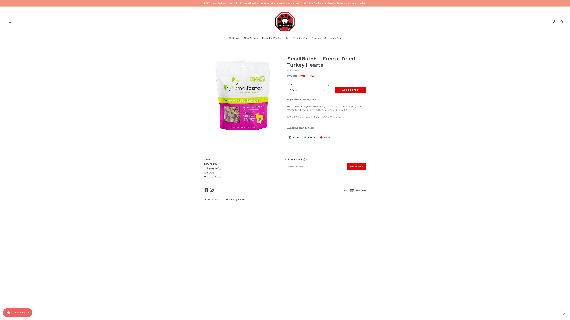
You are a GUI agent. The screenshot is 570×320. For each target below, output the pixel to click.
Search (208, 159)
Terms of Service (213, 177)
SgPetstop (217, 199)
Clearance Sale (333, 38)
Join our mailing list (297, 159)
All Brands (234, 38)
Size (289, 84)
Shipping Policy (212, 168)
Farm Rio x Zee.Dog (297, 38)
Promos (316, 38)
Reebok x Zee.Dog (272, 38)
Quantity (325, 84)
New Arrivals (251, 38)
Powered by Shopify (235, 199)
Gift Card (209, 172)
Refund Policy (212, 163)
